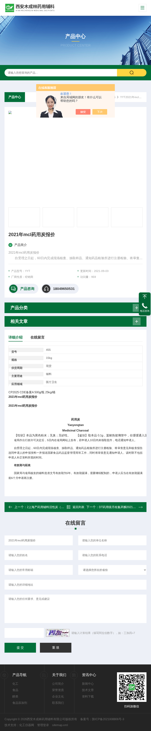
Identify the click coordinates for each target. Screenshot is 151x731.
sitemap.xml (60, 725)
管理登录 (43, 725)
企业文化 (58, 696)
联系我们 (58, 702)
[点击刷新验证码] (57, 633)
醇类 (15, 696)
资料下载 (88, 696)
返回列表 (78, 507)
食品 (15, 690)
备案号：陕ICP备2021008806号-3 (102, 719)
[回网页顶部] (144, 297)
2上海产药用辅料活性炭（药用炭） (50, 507)
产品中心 (14, 97)
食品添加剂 (19, 702)
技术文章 (88, 690)
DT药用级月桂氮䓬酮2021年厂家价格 (123, 507)
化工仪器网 (26, 725)
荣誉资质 (58, 690)
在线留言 (37, 337)
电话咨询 (144, 311)
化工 (15, 683)
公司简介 (58, 683)
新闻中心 (88, 683)
